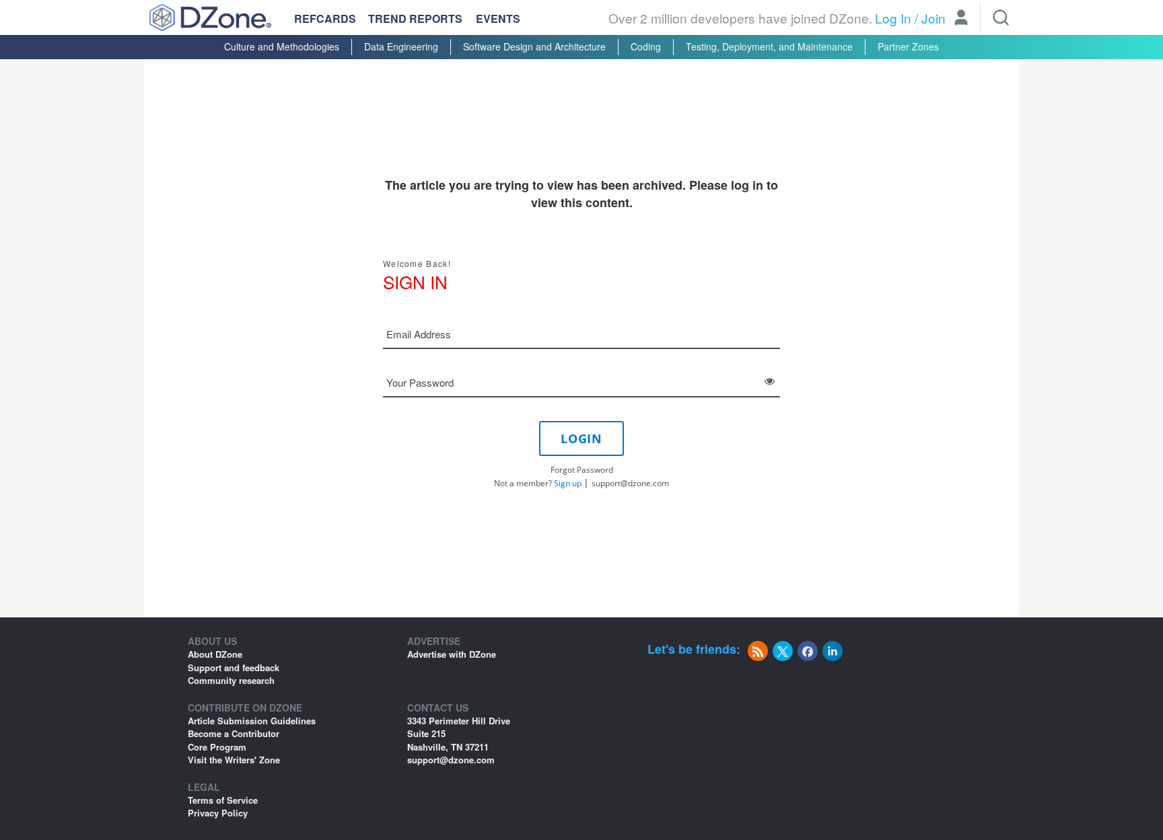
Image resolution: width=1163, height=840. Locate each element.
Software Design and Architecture (534, 46)
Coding (646, 46)
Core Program (217, 746)
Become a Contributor (233, 733)
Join (933, 18)
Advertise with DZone (451, 654)
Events (498, 18)
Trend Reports (415, 18)
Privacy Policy (218, 812)
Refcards (325, 18)
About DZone (215, 654)
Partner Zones (908, 46)
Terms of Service (223, 800)
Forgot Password (582, 469)
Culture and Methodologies (281, 46)
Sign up (568, 483)
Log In (893, 18)
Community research (231, 680)
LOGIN (581, 438)
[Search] (1001, 17)
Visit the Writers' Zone (234, 759)
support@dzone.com (630, 483)
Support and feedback (233, 667)
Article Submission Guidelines (252, 720)
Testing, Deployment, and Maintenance (769, 46)
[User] (961, 19)
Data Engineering (401, 46)
